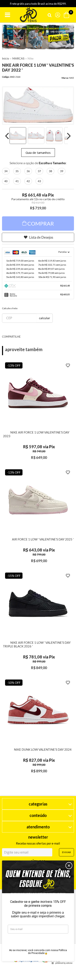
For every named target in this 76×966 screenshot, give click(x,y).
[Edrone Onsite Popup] (38, 483)
